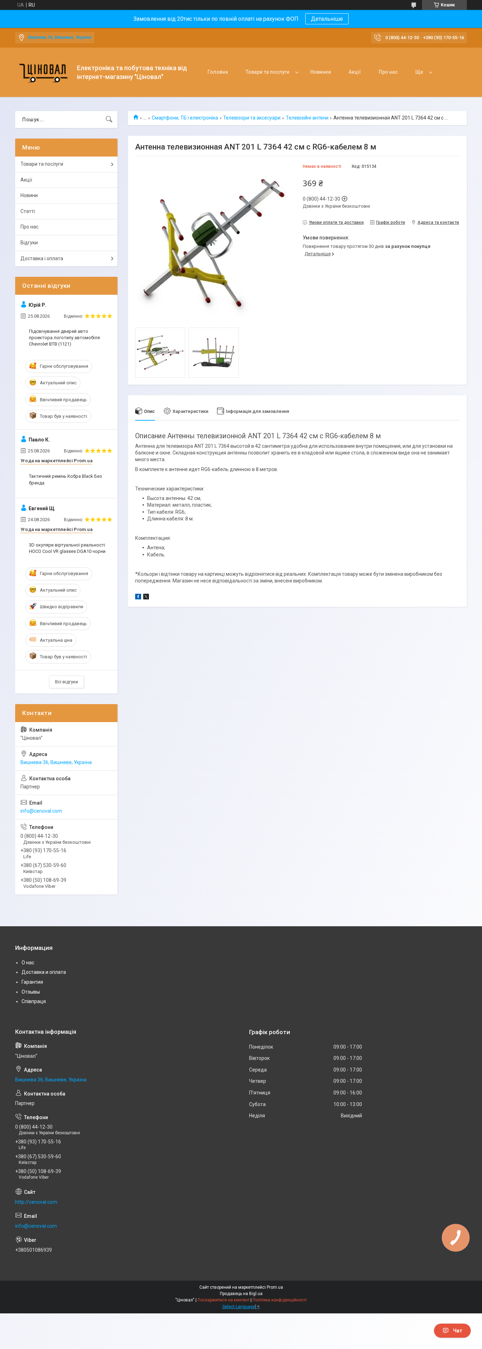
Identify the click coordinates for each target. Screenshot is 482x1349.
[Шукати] (109, 119)
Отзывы (31, 992)
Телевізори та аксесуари (252, 118)
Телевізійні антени (307, 118)
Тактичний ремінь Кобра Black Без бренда (65, 479)
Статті (27, 211)
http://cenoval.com (36, 1202)
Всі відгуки (66, 681)
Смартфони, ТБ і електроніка (185, 118)
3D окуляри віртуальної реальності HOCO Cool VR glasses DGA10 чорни (67, 548)
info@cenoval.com (41, 811)
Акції (355, 72)
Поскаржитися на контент (223, 1300)
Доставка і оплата (41, 258)
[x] (146, 597)
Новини (29, 195)
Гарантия (32, 982)
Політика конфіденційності (280, 1300)
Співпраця (34, 1001)
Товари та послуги (267, 72)
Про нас (388, 72)
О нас (28, 962)
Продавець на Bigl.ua (241, 1293)
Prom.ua (275, 1287)
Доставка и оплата (44, 972)
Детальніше (327, 19)
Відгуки (29, 242)
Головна (217, 72)
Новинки (320, 72)
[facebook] (138, 597)
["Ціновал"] (43, 72)
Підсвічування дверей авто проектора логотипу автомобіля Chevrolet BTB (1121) (64, 338)
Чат (457, 1330)
